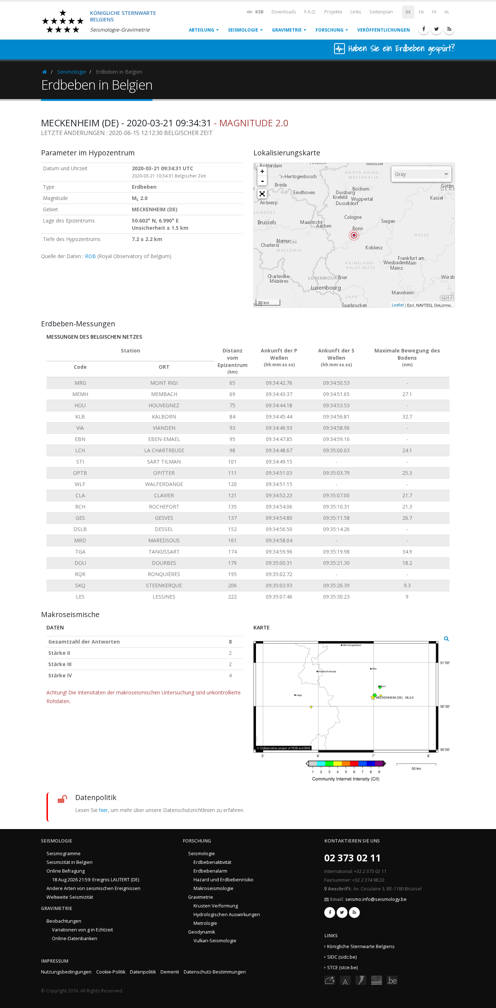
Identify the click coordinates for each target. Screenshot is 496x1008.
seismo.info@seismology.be (376, 899)
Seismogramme (63, 853)
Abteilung (201, 30)
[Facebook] (423, 29)
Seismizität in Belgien (69, 862)
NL (447, 12)
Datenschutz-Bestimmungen (215, 972)
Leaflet (398, 304)
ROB (90, 256)
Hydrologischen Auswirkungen (227, 914)
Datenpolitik (143, 972)
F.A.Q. (310, 12)
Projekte (333, 12)
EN (421, 12)
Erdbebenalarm (210, 871)
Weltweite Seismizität (69, 897)
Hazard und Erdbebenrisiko (223, 880)
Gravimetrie (287, 30)
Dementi (169, 972)
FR (434, 12)
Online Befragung (65, 871)
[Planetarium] (329, 980)
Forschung (329, 30)
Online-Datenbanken (74, 938)
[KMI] (360, 980)
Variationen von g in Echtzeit (82, 930)
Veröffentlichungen (383, 30)
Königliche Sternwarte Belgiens (361, 946)
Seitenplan (381, 12)
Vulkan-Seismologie (215, 941)
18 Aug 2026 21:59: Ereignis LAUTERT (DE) (95, 880)
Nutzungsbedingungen (66, 972)
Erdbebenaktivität (212, 862)
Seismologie (243, 30)
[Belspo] (376, 980)
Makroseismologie (213, 888)
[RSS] (449, 29)
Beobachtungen (63, 921)
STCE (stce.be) (342, 967)
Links (355, 12)
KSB (259, 12)
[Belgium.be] (392, 980)
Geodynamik (201, 932)
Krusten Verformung (216, 906)
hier (103, 810)
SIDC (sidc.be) (342, 957)
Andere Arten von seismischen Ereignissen (93, 888)
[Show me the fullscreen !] (262, 194)
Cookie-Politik (110, 972)
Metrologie (205, 923)
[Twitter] (436, 29)
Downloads (284, 12)
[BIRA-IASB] (345, 980)
